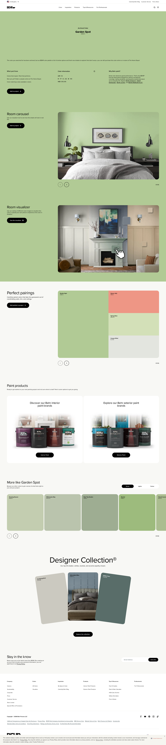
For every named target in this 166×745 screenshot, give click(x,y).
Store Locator (10, 702)
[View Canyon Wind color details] (133, 347)
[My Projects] (158, 7)
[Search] (154, 7)
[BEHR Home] (11, 7)
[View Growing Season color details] (25, 512)
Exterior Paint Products (89, 689)
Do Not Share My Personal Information (70, 724)
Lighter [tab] (140, 486)
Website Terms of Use (91, 721)
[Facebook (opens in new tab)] (141, 716)
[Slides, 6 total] (108, 145)
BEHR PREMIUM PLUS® (136, 82)
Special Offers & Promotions (14, 706)
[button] (157, 738)
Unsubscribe (116, 721)
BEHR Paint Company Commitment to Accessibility (59, 721)
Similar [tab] (127, 486)
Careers (9, 686)
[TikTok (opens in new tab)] (157, 716)
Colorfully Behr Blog (63, 689)
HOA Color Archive (114, 692)
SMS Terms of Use (79, 721)
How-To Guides (113, 686)
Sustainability (10, 689)
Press (8, 696)
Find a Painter (112, 699)
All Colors (35, 686)
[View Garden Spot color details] (83, 324)
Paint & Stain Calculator (115, 689)
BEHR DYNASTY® (131, 81)
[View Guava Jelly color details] (133, 302)
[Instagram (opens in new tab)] (153, 716)
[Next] (66, 184)
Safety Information (114, 696)
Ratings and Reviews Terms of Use (49, 724)
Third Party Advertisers (33, 724)
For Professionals (139, 686)
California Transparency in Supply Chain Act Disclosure (22, 721)
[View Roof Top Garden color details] (100, 512)
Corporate (10, 692)
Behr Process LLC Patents (105, 721)
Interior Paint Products (89, 686)
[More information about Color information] (94, 71)
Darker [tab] (152, 486)
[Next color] (15, 536)
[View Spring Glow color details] (133, 324)
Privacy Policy (21, 664)
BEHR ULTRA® (121, 82)
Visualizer (35, 689)
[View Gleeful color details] (137, 512)
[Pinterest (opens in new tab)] (149, 716)
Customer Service (12, 699)
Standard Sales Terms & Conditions (16, 724)
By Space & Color (62, 686)
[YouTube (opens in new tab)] (145, 716)
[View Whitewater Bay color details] (62, 512)
